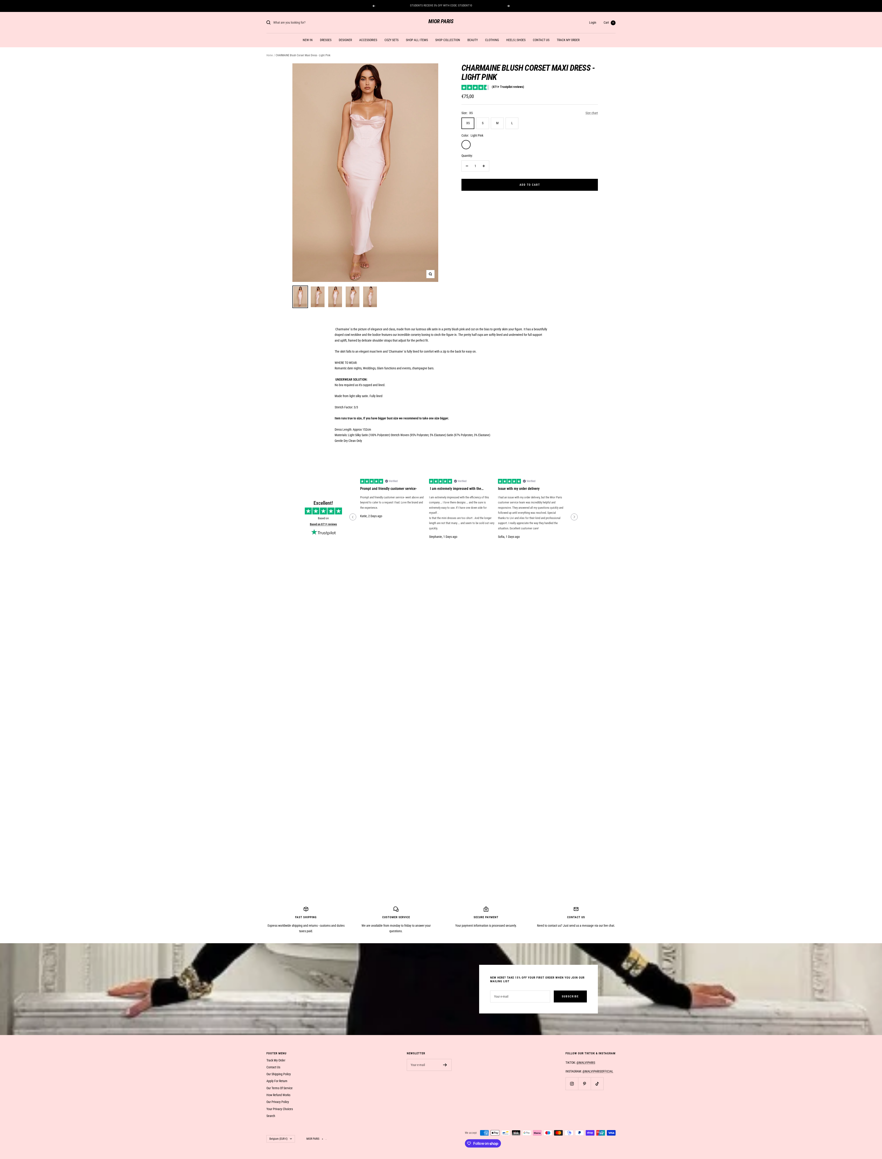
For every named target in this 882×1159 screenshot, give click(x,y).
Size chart (591, 113)
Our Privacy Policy (277, 1102)
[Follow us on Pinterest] (584, 1083)
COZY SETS (391, 40)
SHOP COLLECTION (447, 40)
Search (270, 1116)
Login (592, 22)
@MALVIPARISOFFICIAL (597, 1071)
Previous (352, 517)
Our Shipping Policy (278, 1074)
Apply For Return (276, 1081)
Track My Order (275, 1060)
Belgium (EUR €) (278, 1138)
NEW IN (308, 40)
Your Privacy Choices (279, 1109)
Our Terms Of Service (279, 1088)
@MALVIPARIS (586, 1062)
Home (269, 55)
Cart (609, 22)
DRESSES (325, 40)
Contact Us (273, 1067)
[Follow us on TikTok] (597, 1083)
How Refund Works (278, 1095)
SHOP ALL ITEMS (417, 40)
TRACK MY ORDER (568, 40)
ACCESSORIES (368, 40)
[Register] (445, 1064)
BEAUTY (472, 40)
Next (574, 517)
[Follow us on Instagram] (571, 1083)
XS (468, 123)
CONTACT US (541, 40)
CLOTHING (492, 40)
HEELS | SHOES (516, 40)
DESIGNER (345, 40)
